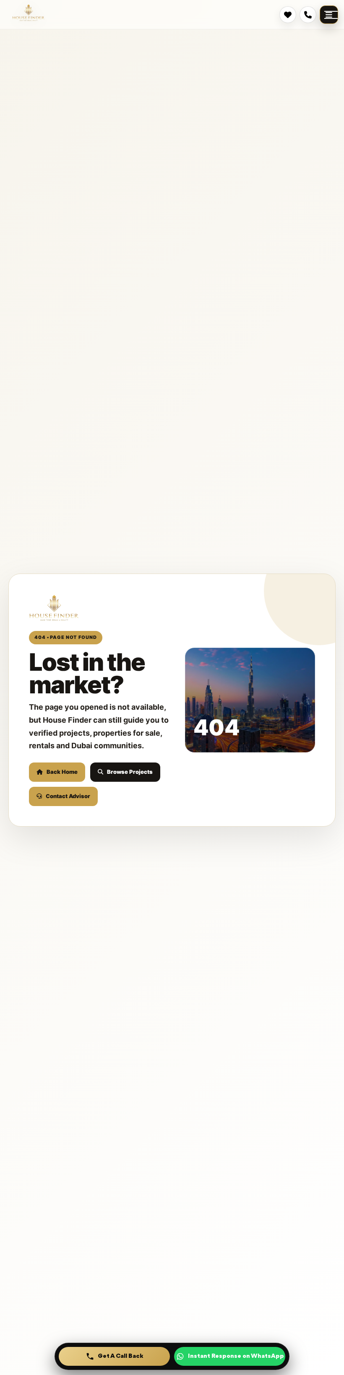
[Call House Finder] (308, 14)
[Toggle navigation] (329, 14)
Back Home (62, 771)
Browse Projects (130, 771)
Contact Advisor (68, 796)
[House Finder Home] (28, 12)
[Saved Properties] (287, 14)
